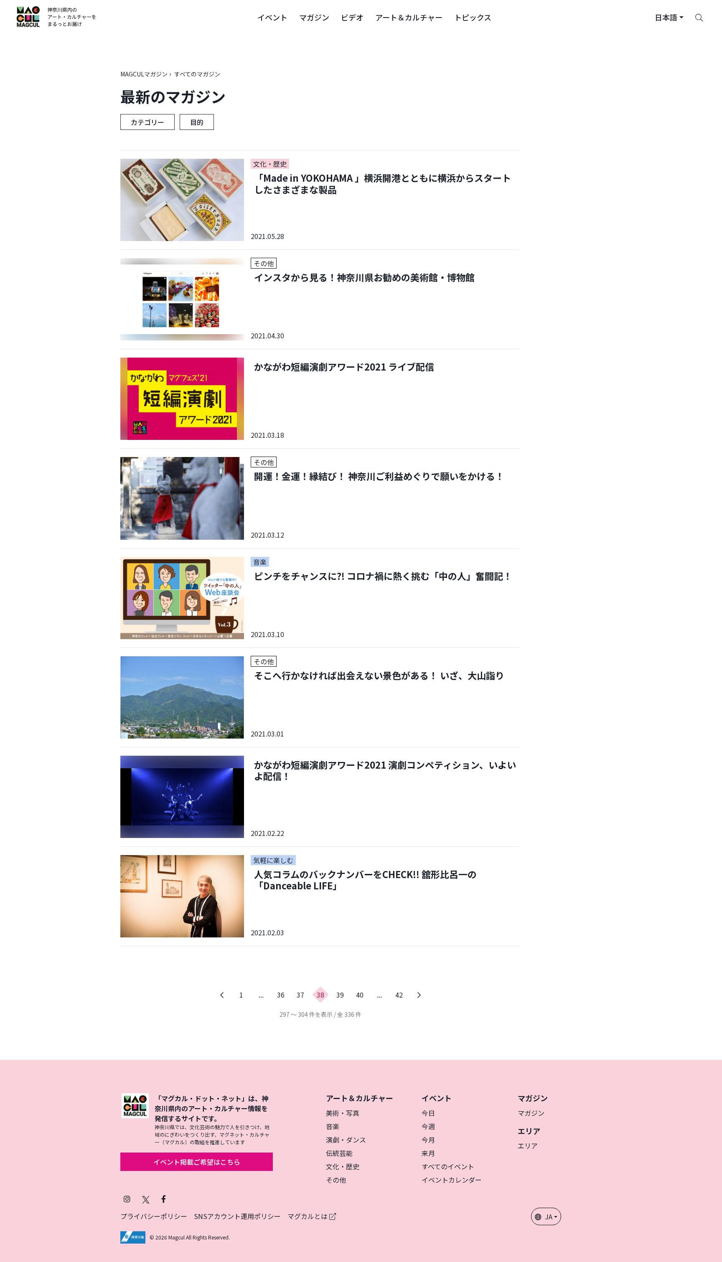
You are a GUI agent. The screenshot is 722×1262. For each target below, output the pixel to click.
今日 (428, 1113)
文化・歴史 (342, 1166)
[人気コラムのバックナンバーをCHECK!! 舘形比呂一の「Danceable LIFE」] (319, 896)
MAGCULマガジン (144, 74)
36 (281, 995)
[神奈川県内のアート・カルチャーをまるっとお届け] (56, 16)
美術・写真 (342, 1113)
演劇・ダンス (346, 1140)
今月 (428, 1140)
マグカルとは (308, 1216)
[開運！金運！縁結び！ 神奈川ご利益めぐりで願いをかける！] (319, 498)
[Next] (419, 994)
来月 (428, 1153)
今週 (428, 1126)
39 (340, 995)
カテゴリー (147, 122)
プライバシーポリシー (153, 1216)
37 (300, 995)
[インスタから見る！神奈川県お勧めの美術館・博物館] (319, 299)
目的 (196, 122)
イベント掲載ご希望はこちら (196, 1162)
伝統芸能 (339, 1153)
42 (399, 995)
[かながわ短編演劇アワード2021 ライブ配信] (319, 398)
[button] (272, 16)
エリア (528, 1145)
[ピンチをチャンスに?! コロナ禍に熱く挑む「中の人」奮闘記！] (319, 598)
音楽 (332, 1126)
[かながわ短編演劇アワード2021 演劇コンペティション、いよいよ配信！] (319, 796)
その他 (336, 1180)
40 (360, 995)
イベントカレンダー (452, 1180)
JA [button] (548, 1216)
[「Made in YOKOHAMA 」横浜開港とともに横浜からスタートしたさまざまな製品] (319, 199)
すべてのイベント (448, 1166)
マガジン (531, 1113)
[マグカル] (135, 1119)
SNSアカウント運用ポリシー (237, 1216)
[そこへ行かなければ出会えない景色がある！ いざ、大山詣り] (319, 697)
